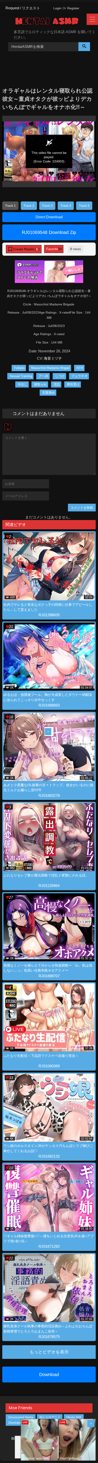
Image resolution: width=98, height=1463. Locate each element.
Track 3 (47, 205)
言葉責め (48, 392)
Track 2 (28, 205)
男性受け (73, 384)
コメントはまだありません (38, 413)
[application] (49, 151)
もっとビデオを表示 (49, 1352)
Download (49, 1374)
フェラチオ (80, 376)
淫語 (57, 384)
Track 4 (65, 205)
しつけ (60, 376)
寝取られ (40, 384)
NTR (80, 368)
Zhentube (14, 1422)
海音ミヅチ (53, 358)
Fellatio (19, 368)
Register (73, 8)
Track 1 (10, 205)
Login (57, 8)
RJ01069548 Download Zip (49, 232)
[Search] (84, 46)
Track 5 (84, 205)
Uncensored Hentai (20, 1417)
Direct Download (49, 217)
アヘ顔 (43, 376)
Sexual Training (21, 376)
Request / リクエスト (22, 8)
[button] (23, 249)
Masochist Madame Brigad (50, 368)
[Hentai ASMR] (51, 22)
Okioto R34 (73, 1417)
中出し (22, 384)
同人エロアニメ (49, 1417)
